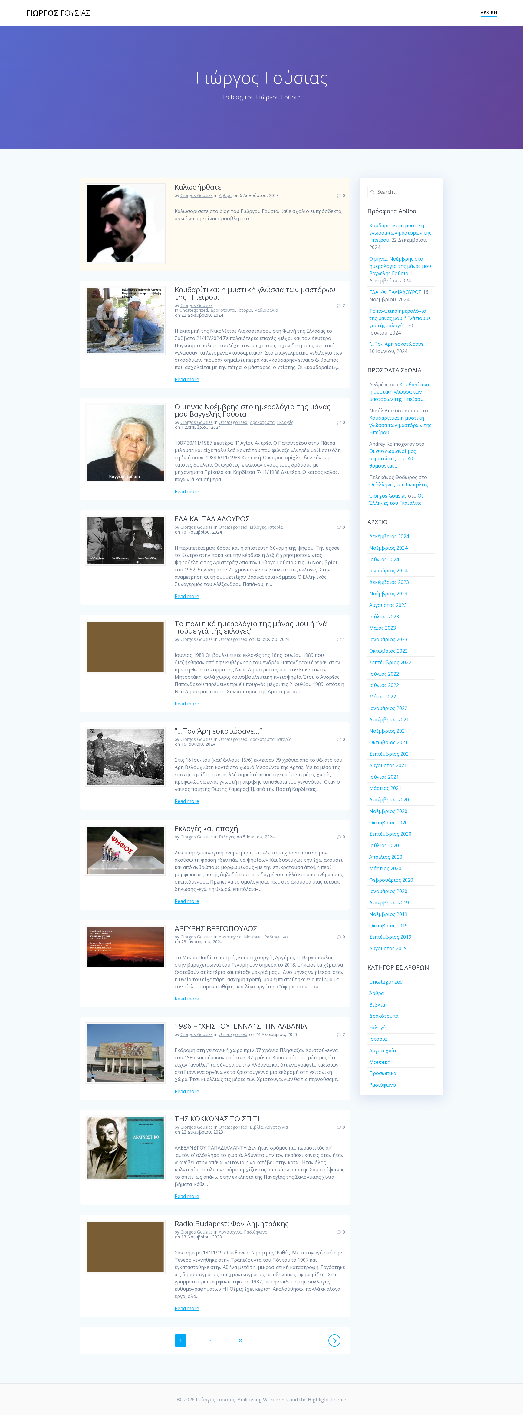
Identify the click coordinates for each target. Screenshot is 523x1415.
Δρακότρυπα (222, 310)
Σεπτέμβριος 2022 (390, 662)
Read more (187, 379)
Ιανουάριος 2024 (388, 570)
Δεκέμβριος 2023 (389, 582)
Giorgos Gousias (196, 195)
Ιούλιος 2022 (384, 674)
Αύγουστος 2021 (388, 765)
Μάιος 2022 (382, 696)
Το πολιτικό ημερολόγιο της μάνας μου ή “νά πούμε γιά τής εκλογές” (251, 627)
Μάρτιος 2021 (385, 788)
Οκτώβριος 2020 (388, 822)
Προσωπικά (382, 1073)
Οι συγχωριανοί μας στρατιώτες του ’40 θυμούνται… (392, 458)
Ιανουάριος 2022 (388, 708)
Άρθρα (225, 195)
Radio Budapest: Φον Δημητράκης (232, 1223)
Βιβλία (256, 1127)
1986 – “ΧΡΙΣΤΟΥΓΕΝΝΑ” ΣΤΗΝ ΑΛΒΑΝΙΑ (241, 1026)
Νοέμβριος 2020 (388, 811)
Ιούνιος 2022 (384, 685)
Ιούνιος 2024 (384, 559)
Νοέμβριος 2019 (388, 914)
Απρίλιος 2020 (385, 857)
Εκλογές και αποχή (206, 828)
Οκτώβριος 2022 (388, 651)
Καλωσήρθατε (198, 187)
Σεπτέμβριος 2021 (390, 754)
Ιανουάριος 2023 (388, 639)
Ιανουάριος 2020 (388, 891)
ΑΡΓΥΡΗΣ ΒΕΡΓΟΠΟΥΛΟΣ (216, 928)
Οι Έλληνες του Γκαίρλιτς (398, 484)
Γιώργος (58, 13)
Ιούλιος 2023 (384, 616)
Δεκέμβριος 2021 (389, 719)
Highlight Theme (327, 1399)
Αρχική (489, 12)
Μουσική (253, 937)
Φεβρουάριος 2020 (391, 880)
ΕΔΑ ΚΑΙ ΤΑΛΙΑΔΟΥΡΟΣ (212, 519)
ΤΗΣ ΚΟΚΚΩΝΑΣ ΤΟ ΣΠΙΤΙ (217, 1119)
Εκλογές (285, 422)
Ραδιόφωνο (266, 310)
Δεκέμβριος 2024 (389, 536)
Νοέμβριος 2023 (388, 593)
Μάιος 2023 (382, 627)
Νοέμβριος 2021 (388, 730)
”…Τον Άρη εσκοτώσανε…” (218, 731)
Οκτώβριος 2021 (388, 742)
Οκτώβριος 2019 (388, 925)
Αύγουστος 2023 (388, 605)
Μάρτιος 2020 (385, 868)
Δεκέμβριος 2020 (389, 799)
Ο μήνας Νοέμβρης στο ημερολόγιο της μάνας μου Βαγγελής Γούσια (253, 410)
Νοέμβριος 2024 (388, 547)
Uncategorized (193, 310)
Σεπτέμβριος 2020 (390, 834)
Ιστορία (245, 310)
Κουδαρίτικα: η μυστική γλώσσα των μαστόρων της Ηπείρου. (255, 293)
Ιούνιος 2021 (384, 777)
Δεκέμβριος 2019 (389, 902)
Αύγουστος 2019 (388, 948)
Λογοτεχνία (230, 937)
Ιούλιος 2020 (384, 845)
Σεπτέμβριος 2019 (390, 937)
